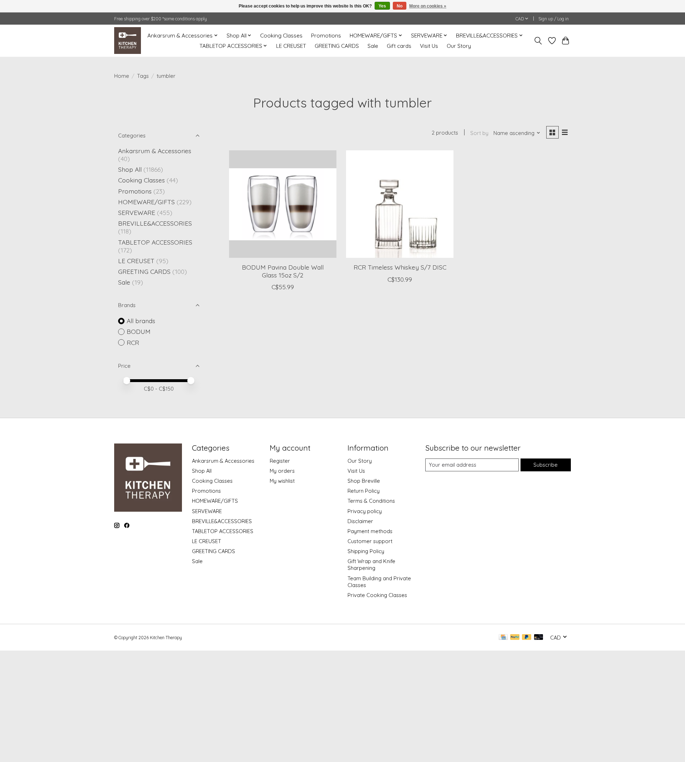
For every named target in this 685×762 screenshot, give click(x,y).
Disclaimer (360, 521)
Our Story (459, 45)
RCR (133, 342)
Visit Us (429, 45)
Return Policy (363, 490)
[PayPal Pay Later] (526, 637)
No (399, 6)
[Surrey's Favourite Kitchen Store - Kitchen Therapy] (127, 40)
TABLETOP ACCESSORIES (155, 242)
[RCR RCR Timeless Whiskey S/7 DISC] (399, 204)
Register (280, 460)
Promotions (326, 35)
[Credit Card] (503, 637)
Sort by (479, 133)
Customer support (369, 541)
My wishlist (282, 480)
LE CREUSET (291, 45)
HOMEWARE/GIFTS (146, 202)
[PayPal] (514, 637)
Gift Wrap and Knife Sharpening (371, 564)
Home (121, 75)
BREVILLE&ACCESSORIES (155, 223)
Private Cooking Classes (377, 595)
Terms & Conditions (371, 500)
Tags (143, 75)
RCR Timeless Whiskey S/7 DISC (400, 267)
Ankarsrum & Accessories (154, 151)
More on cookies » (427, 6)
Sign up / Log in (553, 18)
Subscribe (545, 464)
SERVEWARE (136, 212)
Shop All (130, 169)
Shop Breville (363, 480)
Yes (382, 6)
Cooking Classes (281, 35)
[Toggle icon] (538, 40)
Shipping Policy (365, 551)
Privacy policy (364, 511)
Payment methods (369, 531)
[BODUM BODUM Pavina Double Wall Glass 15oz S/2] (282, 204)
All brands (141, 321)
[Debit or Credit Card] (538, 637)
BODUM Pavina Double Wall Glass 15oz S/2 (283, 271)
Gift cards (399, 45)
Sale (372, 45)
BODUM (139, 331)
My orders (282, 470)
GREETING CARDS (337, 45)
